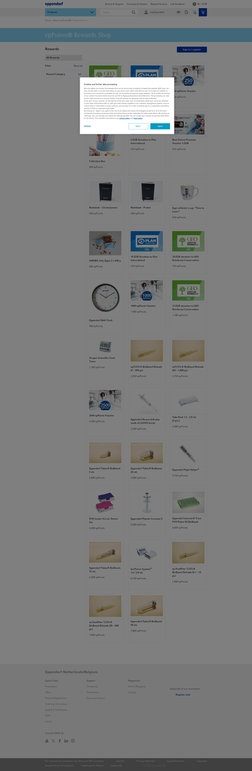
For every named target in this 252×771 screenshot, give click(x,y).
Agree (160, 126)
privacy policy (124, 118)
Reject (138, 126)
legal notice (138, 118)
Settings (87, 126)
